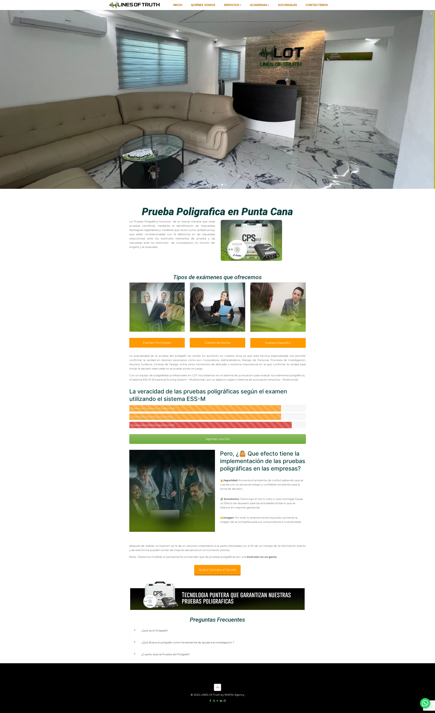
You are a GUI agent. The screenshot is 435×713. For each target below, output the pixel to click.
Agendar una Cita (217, 439)
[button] (425, 703)
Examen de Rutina (217, 342)
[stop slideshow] (225, 185)
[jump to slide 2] (215, 185)
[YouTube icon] (217, 700)
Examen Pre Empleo (157, 342)
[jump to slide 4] (222, 185)
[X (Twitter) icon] (214, 700)
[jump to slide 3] (218, 185)
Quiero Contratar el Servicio (217, 569)
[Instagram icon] (224, 700)
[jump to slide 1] (211, 185)
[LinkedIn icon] (221, 700)
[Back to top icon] (217, 687)
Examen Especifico (278, 343)
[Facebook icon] (210, 700)
